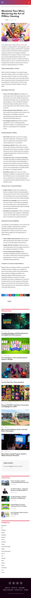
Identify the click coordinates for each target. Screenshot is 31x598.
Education (3, 542)
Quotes (3, 563)
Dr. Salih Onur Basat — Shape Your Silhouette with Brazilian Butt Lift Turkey (19, 490)
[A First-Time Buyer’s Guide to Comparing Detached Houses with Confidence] (5, 483)
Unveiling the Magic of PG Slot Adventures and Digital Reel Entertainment (18, 498)
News (2, 560)
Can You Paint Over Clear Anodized (12, 382)
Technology (4, 567)
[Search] (29, 2)
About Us (7, 587)
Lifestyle (3, 558)
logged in (11, 466)
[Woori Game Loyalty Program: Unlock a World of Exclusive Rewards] (15, 442)
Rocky (7, 19)
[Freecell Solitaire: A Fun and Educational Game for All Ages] (15, 346)
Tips (2, 570)
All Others (3, 530)
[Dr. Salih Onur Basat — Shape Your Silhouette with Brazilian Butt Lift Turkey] (5, 491)
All (2, 527)
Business (3, 537)
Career (3, 539)
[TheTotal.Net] (15, 2)
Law (2, 556)
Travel (2, 572)
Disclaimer (22, 587)
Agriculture (3, 525)
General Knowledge (5, 546)
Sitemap (26, 589)
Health (2, 549)
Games (3, 544)
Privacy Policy (18, 589)
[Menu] (2, 2)
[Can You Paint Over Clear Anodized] (15, 370)
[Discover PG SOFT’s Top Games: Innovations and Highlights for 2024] (15, 393)
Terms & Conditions (8, 589)
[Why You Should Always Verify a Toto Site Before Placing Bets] (15, 418)
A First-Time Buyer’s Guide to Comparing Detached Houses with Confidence (19, 482)
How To (3, 553)
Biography (3, 535)
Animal (3, 532)
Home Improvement (6, 551)
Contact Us (14, 587)
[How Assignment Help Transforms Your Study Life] (5, 514)
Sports (2, 565)
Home (2, 6)
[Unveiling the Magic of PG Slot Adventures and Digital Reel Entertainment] (15, 321)
